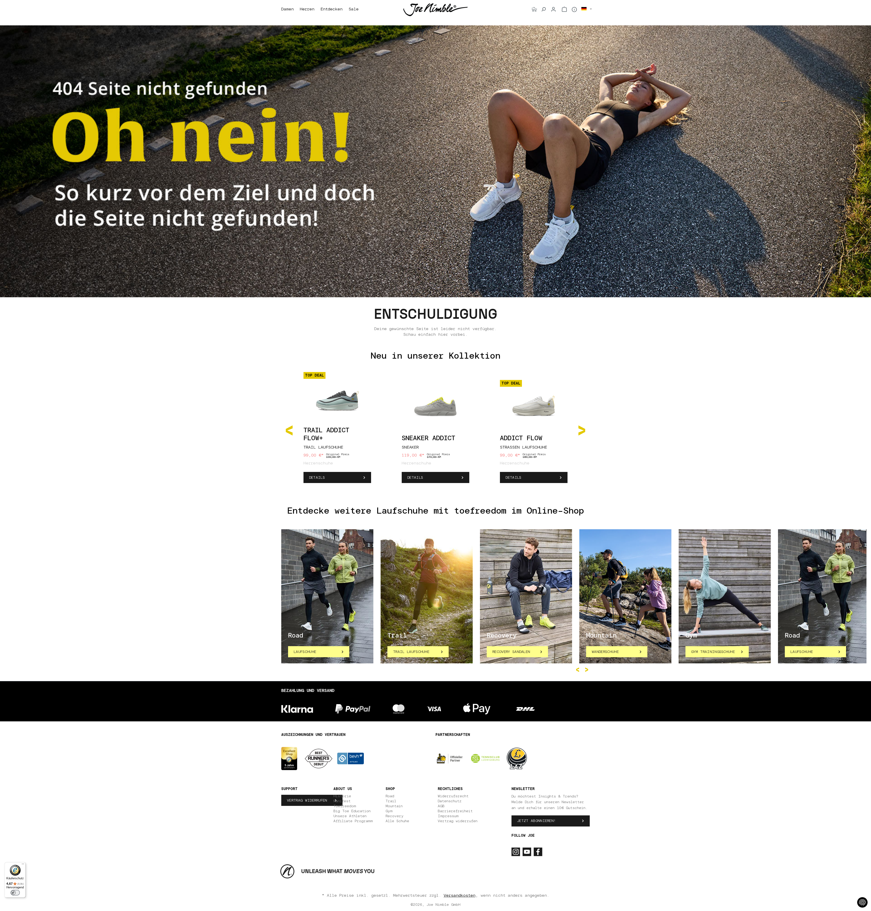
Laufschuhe (305, 652)
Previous (578, 669)
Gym (389, 811)
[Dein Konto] (553, 9)
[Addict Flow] (534, 406)
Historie (342, 796)
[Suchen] (543, 9)
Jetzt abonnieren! (536, 821)
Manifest (342, 801)
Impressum (448, 816)
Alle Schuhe (397, 821)
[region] (435, 430)
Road (390, 796)
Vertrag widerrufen (307, 800)
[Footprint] (534, 9)
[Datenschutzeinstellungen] (862, 902)
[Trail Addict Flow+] (337, 398)
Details (317, 477)
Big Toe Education (352, 811)
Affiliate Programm (353, 821)
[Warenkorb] (564, 9)
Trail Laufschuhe (411, 652)
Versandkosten (459, 896)
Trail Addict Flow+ (326, 434)
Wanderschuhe (605, 652)
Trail (391, 801)
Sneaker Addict (428, 438)
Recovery (395, 816)
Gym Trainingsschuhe (713, 652)
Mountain (394, 806)
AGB (441, 806)
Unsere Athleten (350, 816)
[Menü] (23, 865)
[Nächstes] (581, 430)
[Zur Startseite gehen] (435, 9)
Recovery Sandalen (511, 652)
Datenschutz (449, 801)
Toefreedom (344, 806)
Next (587, 669)
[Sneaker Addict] (435, 406)
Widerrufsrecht (453, 796)
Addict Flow (521, 438)
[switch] (15, 892)
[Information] (574, 9)
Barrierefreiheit (455, 811)
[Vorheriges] (289, 430)
